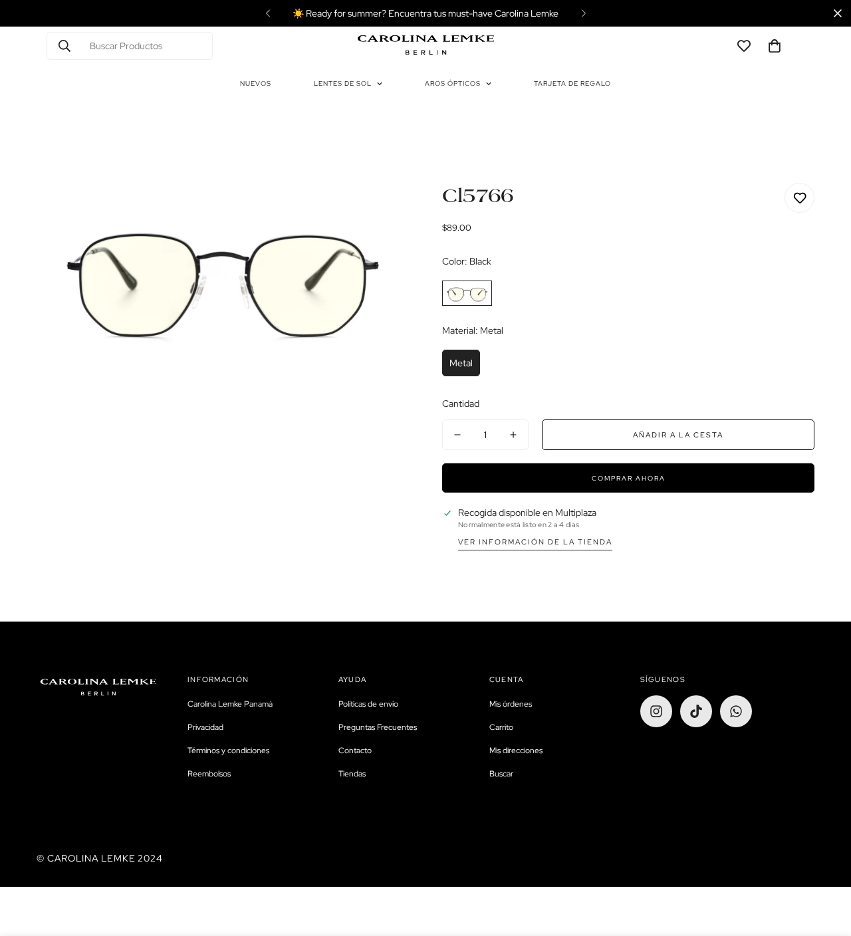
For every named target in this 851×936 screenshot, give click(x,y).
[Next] (583, 13)
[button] (774, 46)
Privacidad (205, 727)
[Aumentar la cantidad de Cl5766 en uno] (513, 434)
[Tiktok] (696, 711)
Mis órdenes (510, 704)
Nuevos (255, 83)
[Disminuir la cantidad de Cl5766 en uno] (457, 434)
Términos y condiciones (228, 750)
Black (467, 293)
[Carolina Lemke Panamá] (426, 46)
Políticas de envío (368, 704)
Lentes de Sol (343, 83)
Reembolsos (209, 773)
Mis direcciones (516, 750)
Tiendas (352, 773)
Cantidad (460, 404)
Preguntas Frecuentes (377, 727)
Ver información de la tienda (535, 541)
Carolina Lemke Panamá (230, 704)
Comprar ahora (629, 478)
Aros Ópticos (453, 83)
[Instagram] (656, 711)
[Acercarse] (381, 211)
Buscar (501, 773)
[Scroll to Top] (825, 863)
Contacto (355, 750)
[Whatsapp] (736, 711)
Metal (461, 363)
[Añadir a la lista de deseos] (799, 198)
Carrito (501, 727)
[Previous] (268, 13)
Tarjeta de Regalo (572, 83)
